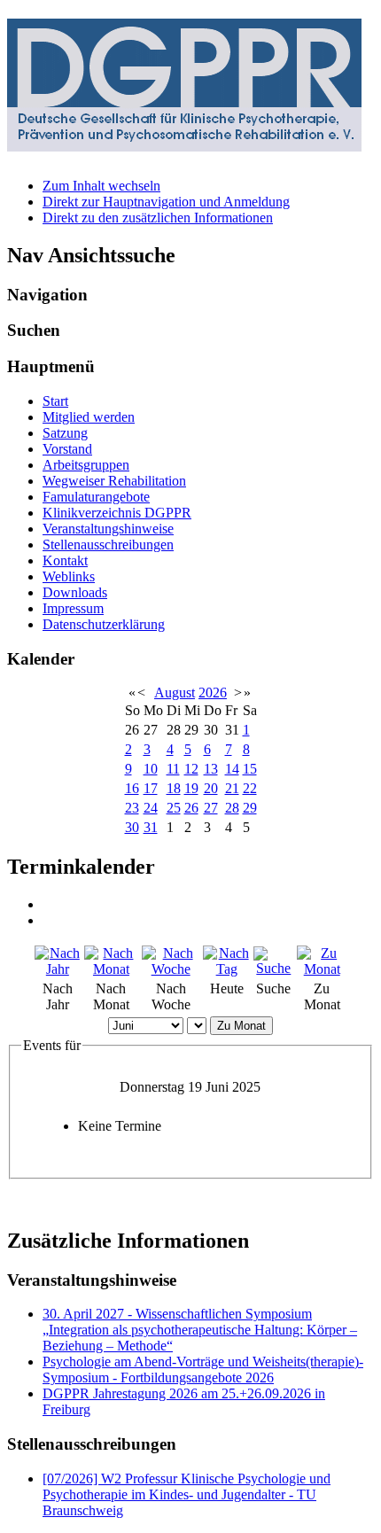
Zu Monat (241, 1025)
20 (211, 788)
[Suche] (273, 968)
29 (250, 807)
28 (232, 807)
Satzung (65, 432)
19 (191, 788)
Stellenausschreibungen (108, 544)
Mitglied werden (89, 416)
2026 (212, 692)
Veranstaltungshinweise (108, 528)
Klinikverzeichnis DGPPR (117, 512)
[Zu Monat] (321, 969)
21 (232, 788)
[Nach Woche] (170, 969)
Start (55, 401)
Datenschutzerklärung (104, 624)
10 (151, 768)
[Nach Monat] (111, 969)
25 (174, 807)
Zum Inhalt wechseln (101, 185)
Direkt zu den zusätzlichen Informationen (158, 217)
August (174, 692)
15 (250, 768)
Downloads (75, 592)
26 (191, 807)
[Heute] (226, 969)
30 (132, 827)
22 (250, 788)
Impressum (73, 608)
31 (151, 827)
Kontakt (65, 560)
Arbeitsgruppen (86, 464)
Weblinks (69, 576)
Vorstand (67, 448)
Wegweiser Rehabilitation (114, 480)
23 (132, 807)
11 (173, 768)
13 (211, 768)
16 (132, 788)
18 (174, 788)
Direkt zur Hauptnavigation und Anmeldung (166, 201)
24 (151, 807)
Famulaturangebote (96, 496)
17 (151, 788)
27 (211, 807)
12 (191, 768)
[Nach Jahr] (58, 969)
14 (232, 768)
